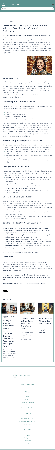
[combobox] (27, 8)
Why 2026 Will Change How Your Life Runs (45, 321)
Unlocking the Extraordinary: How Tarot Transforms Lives (27, 323)
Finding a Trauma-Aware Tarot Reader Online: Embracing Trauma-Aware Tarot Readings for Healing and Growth (8, 333)
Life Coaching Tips (7, 316)
